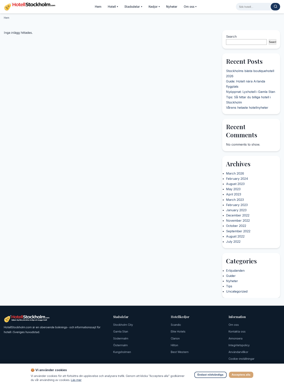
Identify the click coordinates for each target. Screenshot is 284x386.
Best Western (180, 352)
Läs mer (76, 380)
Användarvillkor (238, 352)
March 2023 (235, 200)
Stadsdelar (133, 6)
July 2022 (233, 242)
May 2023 (233, 189)
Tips (229, 286)
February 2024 (237, 179)
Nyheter (171, 6)
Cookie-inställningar (241, 358)
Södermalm (120, 338)
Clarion (175, 338)
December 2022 (237, 215)
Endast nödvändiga (211, 374)
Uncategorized (236, 291)
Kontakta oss (237, 331)
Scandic (176, 324)
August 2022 (235, 236)
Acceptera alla (241, 374)
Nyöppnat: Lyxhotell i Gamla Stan (250, 92)
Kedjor (154, 6)
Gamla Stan (120, 331)
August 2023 (235, 184)
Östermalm (120, 345)
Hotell (113, 6)
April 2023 (233, 194)
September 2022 (238, 231)
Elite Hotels (178, 331)
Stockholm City (123, 324)
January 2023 (236, 210)
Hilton (174, 345)
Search (231, 36)
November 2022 (238, 221)
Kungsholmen (122, 352)
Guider (231, 276)
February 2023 (237, 205)
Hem (98, 6)
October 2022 (236, 226)
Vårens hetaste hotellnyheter (247, 107)
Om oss (190, 6)
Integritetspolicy (239, 345)
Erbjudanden (235, 270)
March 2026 (235, 173)
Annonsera (235, 338)
